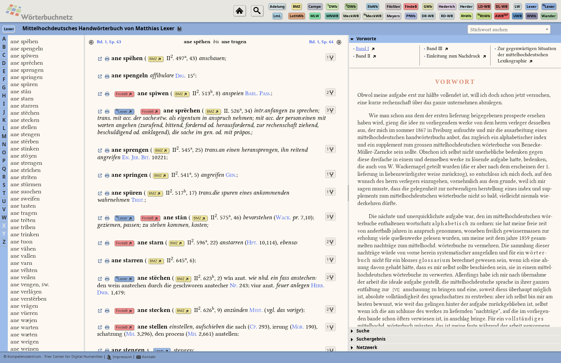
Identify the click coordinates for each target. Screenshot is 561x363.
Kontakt (148, 357)
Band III (434, 48)
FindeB (122, 94)
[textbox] (509, 29)
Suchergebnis (370, 339)
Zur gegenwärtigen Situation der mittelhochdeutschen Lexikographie (526, 55)
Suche (362, 331)
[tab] (455, 39)
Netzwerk (366, 347)
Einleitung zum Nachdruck (453, 56)
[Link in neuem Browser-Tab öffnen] (159, 59)
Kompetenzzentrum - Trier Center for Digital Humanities (55, 357)
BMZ (153, 59)
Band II (363, 56)
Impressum (122, 357)
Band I (362, 48)
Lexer (122, 111)
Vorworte (366, 39)
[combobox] (509, 29)
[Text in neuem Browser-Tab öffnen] (373, 48)
